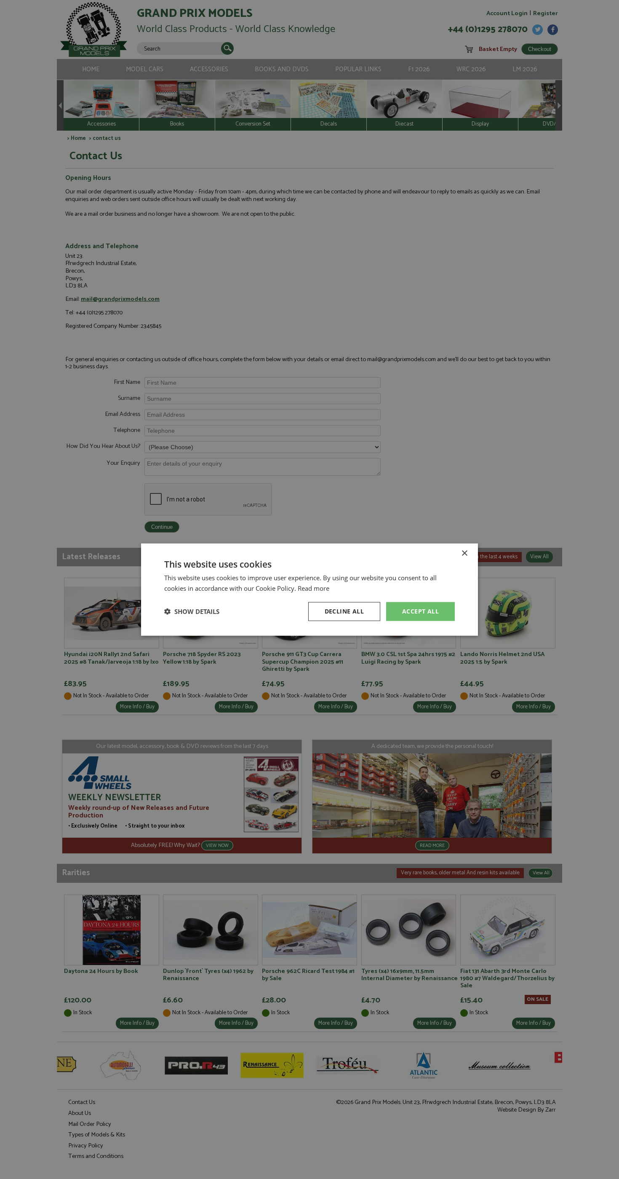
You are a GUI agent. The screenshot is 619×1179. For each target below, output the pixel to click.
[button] (191, 611)
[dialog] (309, 589)
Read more (313, 588)
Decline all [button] (344, 611)
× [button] (464, 553)
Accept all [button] (420, 611)
